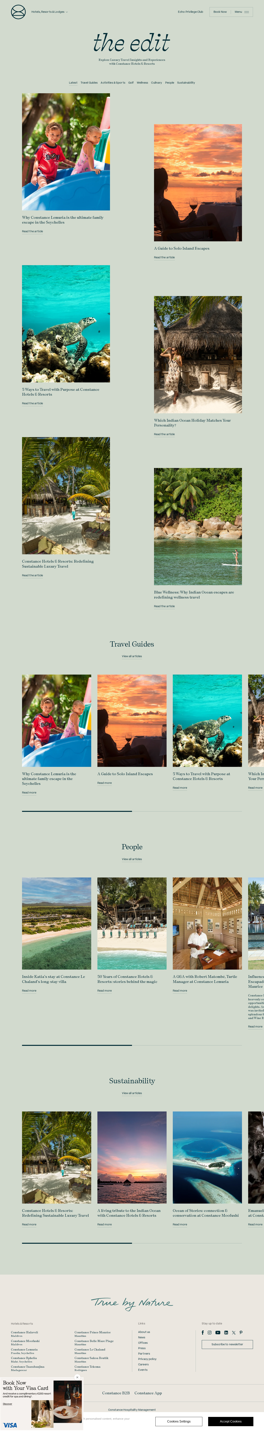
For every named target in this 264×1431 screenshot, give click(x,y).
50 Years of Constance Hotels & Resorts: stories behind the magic (127, 979)
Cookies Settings (179, 1421)
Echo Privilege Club (190, 12)
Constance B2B (116, 1393)
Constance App (148, 1393)
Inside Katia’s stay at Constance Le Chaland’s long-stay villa (53, 979)
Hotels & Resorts (22, 1324)
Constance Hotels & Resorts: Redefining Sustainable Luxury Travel (58, 563)
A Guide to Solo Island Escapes (181, 248)
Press (142, 1348)
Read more (29, 793)
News (141, 1337)
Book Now (220, 12)
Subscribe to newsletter (227, 1344)
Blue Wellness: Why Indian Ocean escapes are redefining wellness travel (194, 594)
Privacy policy (147, 1359)
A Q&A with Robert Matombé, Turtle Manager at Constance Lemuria (205, 979)
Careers (143, 1365)
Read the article (32, 231)
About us (144, 1332)
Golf (131, 83)
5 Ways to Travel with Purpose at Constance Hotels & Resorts (201, 776)
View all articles (132, 656)
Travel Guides (89, 83)
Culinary (156, 83)
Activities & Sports (113, 83)
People (169, 83)
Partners (144, 1354)
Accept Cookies (231, 1421)
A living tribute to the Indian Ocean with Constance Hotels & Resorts (129, 1213)
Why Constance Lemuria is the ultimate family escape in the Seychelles (63, 220)
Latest (73, 83)
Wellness (142, 83)
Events (142, 1370)
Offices (143, 1343)
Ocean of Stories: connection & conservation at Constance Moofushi (206, 1213)
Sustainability (186, 83)
